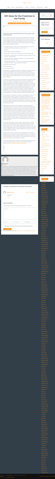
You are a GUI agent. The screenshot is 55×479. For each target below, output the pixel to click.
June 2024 (43, 230)
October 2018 (44, 362)
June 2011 (43, 460)
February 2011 (44, 468)
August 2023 (44, 250)
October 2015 (44, 431)
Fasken (42, 63)
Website (3, 165)
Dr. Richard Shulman (45, 78)
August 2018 (44, 366)
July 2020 (43, 321)
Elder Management (45, 143)
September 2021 (44, 294)
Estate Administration (45, 145)
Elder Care (43, 141)
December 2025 (44, 196)
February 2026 (44, 192)
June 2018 (43, 370)
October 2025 (44, 200)
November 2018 (44, 360)
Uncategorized (25, 23)
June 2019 (43, 346)
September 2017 (44, 387)
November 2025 (44, 198)
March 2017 (43, 399)
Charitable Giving (45, 136)
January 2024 (44, 240)
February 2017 (44, 401)
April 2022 (43, 281)
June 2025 (43, 207)
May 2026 (43, 186)
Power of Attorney (12, 23)
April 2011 (43, 464)
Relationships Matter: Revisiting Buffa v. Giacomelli (45, 121)
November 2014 (44, 437)
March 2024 (43, 236)
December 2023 (44, 242)
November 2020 (44, 314)
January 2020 (44, 333)
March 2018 (43, 375)
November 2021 (44, 290)
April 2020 (43, 327)
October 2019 (44, 339)
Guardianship (44, 155)
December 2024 (44, 219)
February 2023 (44, 261)
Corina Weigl (44, 57)
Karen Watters (44, 72)
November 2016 (44, 406)
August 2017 (43, 389)
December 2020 (44, 312)
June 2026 (43, 184)
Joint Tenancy (44, 159)
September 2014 (44, 441)
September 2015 (44, 433)
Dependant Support (45, 139)
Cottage (43, 138)
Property (18, 23)
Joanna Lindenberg (45, 66)
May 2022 (43, 279)
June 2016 (43, 416)
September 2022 (44, 271)
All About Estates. (9, 475)
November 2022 (44, 267)
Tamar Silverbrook (45, 88)
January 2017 (44, 402)
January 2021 (44, 310)
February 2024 (44, 238)
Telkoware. (2, 476)
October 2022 (44, 269)
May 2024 (43, 232)
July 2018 (43, 368)
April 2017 (43, 397)
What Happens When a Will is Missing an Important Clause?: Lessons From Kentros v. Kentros (46, 107)
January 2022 (44, 287)
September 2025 (44, 201)
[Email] (19, 146)
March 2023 (43, 259)
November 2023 (44, 244)
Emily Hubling (44, 61)
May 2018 (43, 372)
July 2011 (43, 459)
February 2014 (44, 449)
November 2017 (44, 383)
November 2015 (44, 430)
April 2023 (43, 258)
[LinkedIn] (19, 148)
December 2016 (44, 404)
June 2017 (43, 393)
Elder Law (43, 147)
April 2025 (43, 211)
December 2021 (44, 288)
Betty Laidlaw (44, 53)
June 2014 (43, 447)
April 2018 (43, 374)
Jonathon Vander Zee (45, 68)
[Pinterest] (19, 147)
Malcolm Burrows (44, 74)
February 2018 (44, 377)
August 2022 (44, 273)
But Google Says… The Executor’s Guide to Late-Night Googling (46, 113)
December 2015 (44, 428)
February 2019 (44, 354)
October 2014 (44, 439)
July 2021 (43, 298)
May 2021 (43, 302)
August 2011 (43, 457)
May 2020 (43, 325)
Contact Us (32, 7)
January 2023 (44, 263)
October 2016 (44, 408)
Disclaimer (46, 476)
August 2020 (44, 319)
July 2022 (43, 275)
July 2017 (43, 391)
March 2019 (43, 352)
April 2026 (43, 188)
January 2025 (44, 217)
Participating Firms (19, 7)
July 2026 (43, 182)
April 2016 (43, 420)
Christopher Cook (45, 55)
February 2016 (44, 424)
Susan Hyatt (43, 86)
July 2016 (43, 414)
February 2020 (44, 331)
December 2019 (44, 335)
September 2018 (44, 364)
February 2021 (44, 308)
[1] (10, 76)
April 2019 (43, 350)
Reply (8, 197)
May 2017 (43, 395)
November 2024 (44, 221)
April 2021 (43, 304)
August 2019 (44, 343)
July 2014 (43, 445)
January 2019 (44, 356)
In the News (43, 157)
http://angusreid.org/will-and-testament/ (18, 143)
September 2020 (44, 317)
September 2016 (44, 410)
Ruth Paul (43, 80)
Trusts (42, 170)
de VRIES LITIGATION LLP (10, 477)
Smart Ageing (44, 166)
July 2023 (43, 252)
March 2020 (43, 329)
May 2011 (43, 462)
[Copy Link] (19, 151)
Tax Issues (43, 168)
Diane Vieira (43, 59)
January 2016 (44, 426)
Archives (27, 7)
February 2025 (44, 215)
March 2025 (43, 213)
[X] (19, 149)
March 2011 (43, 466)
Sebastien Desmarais (45, 82)
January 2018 (44, 379)
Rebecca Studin (44, 76)
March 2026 (43, 190)
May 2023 (43, 256)
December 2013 (44, 453)
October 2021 (44, 292)
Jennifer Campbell (45, 65)
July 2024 (43, 229)
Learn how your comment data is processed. (26, 230)
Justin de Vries (44, 70)
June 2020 (43, 323)
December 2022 (44, 265)
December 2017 (44, 381)
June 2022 (43, 277)
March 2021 (43, 306)
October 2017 (44, 385)
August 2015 (44, 435)
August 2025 (44, 203)
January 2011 (44, 470)
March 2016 (43, 422)
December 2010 (44, 472)
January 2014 (44, 451)
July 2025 (43, 205)
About (13, 7)
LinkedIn (46, 7)
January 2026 (44, 194)
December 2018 (44, 358)
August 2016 (44, 412)
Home (8, 7)
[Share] (19, 152)
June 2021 (43, 300)
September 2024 (44, 225)
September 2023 (44, 248)
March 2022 (43, 283)
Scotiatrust (43, 84)
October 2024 (44, 223)
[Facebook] (19, 145)
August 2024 (44, 227)
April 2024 (43, 234)
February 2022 (44, 285)
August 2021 (44, 296)
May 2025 (43, 209)
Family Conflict (44, 153)
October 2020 (44, 316)
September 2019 (44, 341)
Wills (30, 23)
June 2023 (43, 254)
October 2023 (44, 246)
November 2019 (44, 337)
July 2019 (43, 345)
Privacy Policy (39, 7)
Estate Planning (44, 151)
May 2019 (43, 348)
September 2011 (44, 455)
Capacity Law (44, 134)
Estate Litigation (44, 149)
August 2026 (44, 180)
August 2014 (44, 443)
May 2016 (43, 418)
